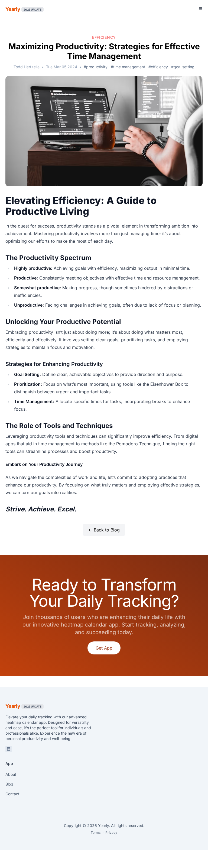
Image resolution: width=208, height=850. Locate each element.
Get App (104, 648)
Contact (12, 793)
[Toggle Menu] (200, 9)
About (10, 774)
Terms (95, 832)
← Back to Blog (104, 530)
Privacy (111, 832)
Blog (9, 784)
